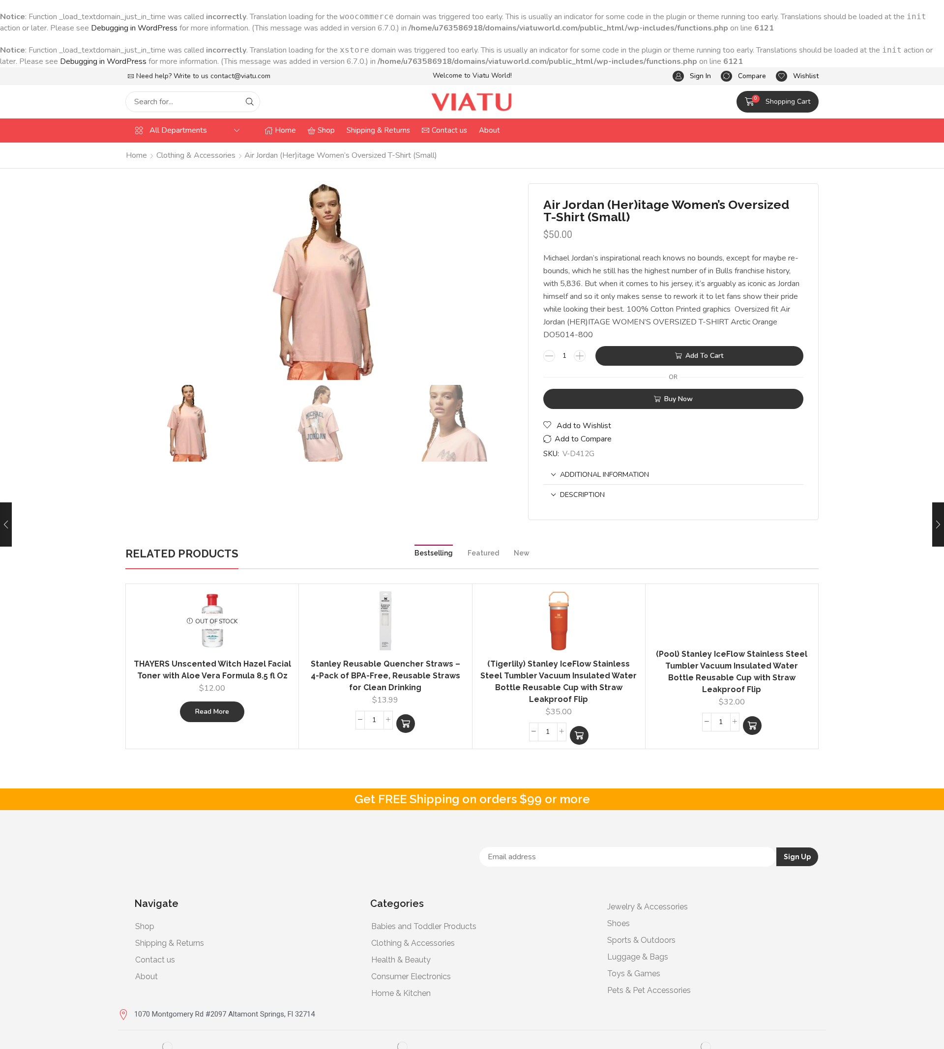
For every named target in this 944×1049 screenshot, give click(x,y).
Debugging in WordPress (134, 28)
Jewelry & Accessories (647, 906)
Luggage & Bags (637, 957)
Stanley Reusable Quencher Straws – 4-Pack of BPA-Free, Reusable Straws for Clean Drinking (385, 675)
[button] (692, 76)
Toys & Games (633, 973)
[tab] (673, 475)
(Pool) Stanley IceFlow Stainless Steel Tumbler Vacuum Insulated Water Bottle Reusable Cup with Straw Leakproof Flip (731, 671)
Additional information (604, 474)
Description (582, 494)
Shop (144, 926)
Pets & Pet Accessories (649, 990)
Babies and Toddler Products (423, 926)
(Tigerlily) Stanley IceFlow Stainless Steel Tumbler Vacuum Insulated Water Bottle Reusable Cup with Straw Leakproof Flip (558, 681)
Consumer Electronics (411, 976)
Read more (212, 711)
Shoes (618, 923)
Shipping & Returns (169, 943)
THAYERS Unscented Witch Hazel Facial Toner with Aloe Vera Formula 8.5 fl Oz (212, 669)
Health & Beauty (401, 959)
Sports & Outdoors (641, 940)
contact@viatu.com (240, 76)
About (146, 976)
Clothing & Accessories (196, 155)
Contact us (155, 959)
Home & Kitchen (401, 993)
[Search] (250, 102)
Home (136, 155)
